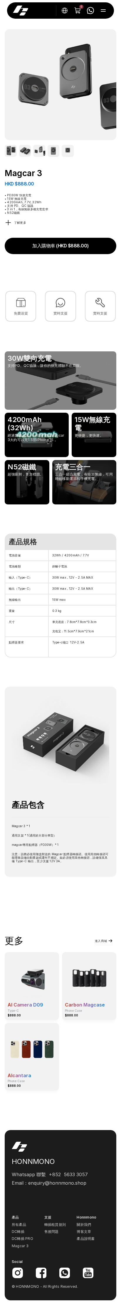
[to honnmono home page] (20, 10)
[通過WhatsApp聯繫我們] (90, 10)
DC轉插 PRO (22, 1238)
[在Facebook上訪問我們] (41, 1273)
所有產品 (19, 1224)
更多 (14, 940)
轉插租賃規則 (55, 1224)
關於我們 (84, 1224)
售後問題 (51, 1231)
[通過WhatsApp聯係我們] (64, 1273)
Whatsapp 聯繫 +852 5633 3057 (50, 1174)
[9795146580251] (11, 151)
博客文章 (84, 1231)
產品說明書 (86, 1238)
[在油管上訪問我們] (88, 1273)
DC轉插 (18, 1231)
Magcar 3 (20, 1246)
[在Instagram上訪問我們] (17, 1273)
